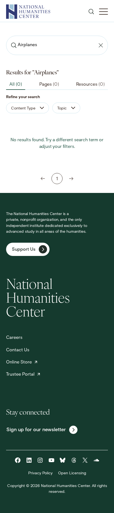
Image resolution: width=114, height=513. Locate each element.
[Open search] (91, 11)
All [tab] (15, 84)
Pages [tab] (49, 84)
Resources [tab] (90, 84)
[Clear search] (100, 45)
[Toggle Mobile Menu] (103, 11)
